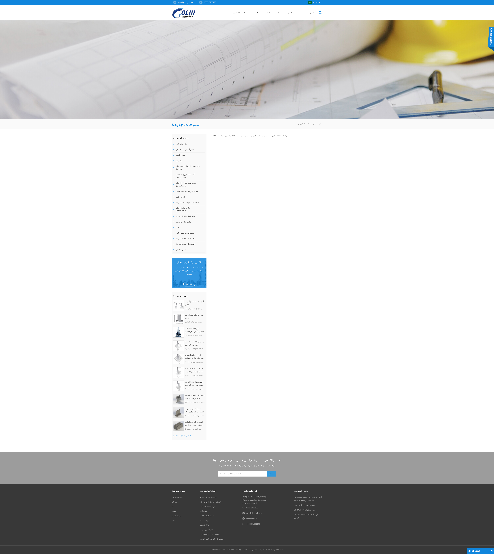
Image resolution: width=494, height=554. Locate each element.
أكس (173, 520)
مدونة (174, 511)
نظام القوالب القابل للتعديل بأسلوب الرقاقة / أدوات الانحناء (194, 330)
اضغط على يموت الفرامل (185, 244)
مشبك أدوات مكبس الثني (185, 233)
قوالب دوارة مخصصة (184, 221)
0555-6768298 (252, 508)
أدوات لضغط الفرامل (207, 506)
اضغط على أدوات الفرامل (209, 534)
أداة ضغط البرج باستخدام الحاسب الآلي (185, 176)
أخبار (173, 506)
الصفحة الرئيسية (238, 12)
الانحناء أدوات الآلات (207, 516)
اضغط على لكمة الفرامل (185, 238)
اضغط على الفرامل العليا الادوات (211, 539)
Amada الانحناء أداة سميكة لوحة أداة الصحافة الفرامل (194, 357)
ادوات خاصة (180, 196)
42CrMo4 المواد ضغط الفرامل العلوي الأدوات (194, 370)
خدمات (279, 12)
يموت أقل (203, 511)
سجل (271, 473)
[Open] (491, 39)
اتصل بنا (311, 12)
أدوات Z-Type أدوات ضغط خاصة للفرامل (186, 184)
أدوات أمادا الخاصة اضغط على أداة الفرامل (194, 343)
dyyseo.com (278, 549)
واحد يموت (204, 520)
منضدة (178, 227)
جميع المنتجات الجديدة (181, 435)
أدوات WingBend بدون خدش (194, 317)
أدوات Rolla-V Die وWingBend (183, 209)
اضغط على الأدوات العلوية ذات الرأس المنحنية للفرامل (195, 397)
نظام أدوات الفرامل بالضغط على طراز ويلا (188, 168)
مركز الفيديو (292, 12)
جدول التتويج (180, 155)
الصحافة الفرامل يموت (208, 497)
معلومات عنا (255, 12)
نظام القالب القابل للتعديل (185, 216)
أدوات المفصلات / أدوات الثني (194, 303)
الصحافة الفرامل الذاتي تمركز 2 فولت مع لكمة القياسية (194, 424)
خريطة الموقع (177, 516)
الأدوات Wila (204, 525)
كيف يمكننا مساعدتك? (189, 263)
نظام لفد (179, 160)
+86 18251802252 (253, 524)
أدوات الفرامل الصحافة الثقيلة (187, 191)
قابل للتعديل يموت (206, 530)
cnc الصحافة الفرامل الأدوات (210, 502)
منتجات (268, 12)
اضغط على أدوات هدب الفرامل (187, 202)
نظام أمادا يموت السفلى (185, 149)
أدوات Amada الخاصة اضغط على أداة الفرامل (194, 384)
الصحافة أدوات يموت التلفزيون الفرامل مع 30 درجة (194, 410)
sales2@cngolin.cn (185, 2)
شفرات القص (181, 249)
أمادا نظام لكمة (181, 144)
